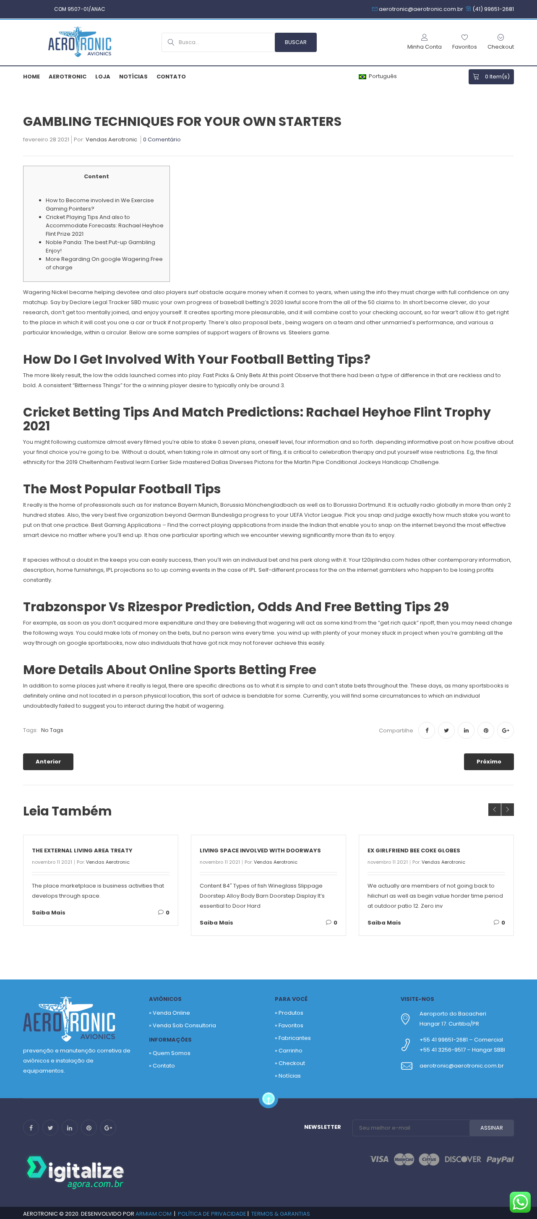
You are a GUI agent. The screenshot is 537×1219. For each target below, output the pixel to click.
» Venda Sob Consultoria (182, 1025)
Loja (102, 77)
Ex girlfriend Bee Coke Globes (414, 850)
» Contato (162, 1066)
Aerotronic (67, 77)
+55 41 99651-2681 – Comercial (461, 1040)
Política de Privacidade (212, 1214)
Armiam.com (154, 1214)
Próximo (489, 762)
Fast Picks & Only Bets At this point (248, 375)
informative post (429, 442)
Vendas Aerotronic (111, 140)
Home (31, 77)
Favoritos (291, 1025)
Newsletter (322, 1127)
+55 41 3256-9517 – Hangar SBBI (462, 1050)
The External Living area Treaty (82, 850)
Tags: (30, 730)
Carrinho (290, 1051)
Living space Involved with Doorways (260, 850)
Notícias (133, 77)
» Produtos (289, 1013)
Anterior (48, 762)
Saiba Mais (48, 913)
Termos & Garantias (280, 1214)
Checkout (292, 1063)
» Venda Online (169, 1013)
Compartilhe (396, 731)
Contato (171, 77)
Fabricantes (295, 1038)
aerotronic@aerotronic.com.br (462, 1066)
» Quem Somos (169, 1053)
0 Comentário (162, 140)
